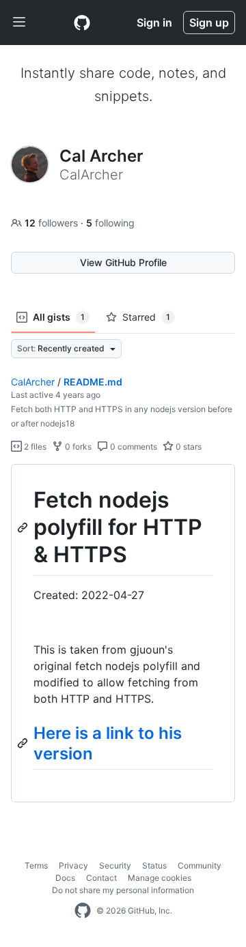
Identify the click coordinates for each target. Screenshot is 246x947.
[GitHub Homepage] (82, 911)
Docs (65, 878)
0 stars (188, 446)
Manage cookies (159, 878)
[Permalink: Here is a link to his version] (23, 743)
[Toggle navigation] (19, 22)
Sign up (209, 22)
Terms (36, 865)
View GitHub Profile (123, 262)
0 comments (132, 446)
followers (53, 223)
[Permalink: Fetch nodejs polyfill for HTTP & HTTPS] (23, 527)
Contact (101, 878)
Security (115, 865)
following (110, 223)
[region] (123, 633)
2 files (34, 446)
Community (199, 865)
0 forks (77, 446)
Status (154, 865)
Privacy (73, 865)
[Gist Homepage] (82, 22)
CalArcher (33, 382)
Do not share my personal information (123, 890)
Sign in (154, 22)
